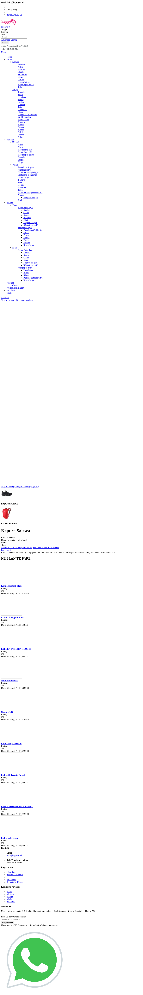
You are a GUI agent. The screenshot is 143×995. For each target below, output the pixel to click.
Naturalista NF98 (9, 680)
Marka (9, 899)
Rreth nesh (11, 879)
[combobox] (14, 37)
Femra (9, 891)
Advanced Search (9, 40)
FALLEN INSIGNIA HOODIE (16, 649)
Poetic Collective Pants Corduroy (17, 806)
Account (5, 297)
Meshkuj (10, 894)
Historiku (11, 872)
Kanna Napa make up (11, 743)
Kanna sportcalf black (11, 586)
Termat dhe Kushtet (15, 882)
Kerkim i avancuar (15, 874)
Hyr (8, 12)
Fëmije (10, 896)
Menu (3, 52)
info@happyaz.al (14, 855)
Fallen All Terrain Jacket (13, 775)
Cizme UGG (7, 712)
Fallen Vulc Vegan (9, 838)
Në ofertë (11, 901)
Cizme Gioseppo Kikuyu (12, 617)
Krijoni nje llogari (14, 14)
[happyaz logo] (9, 24)
